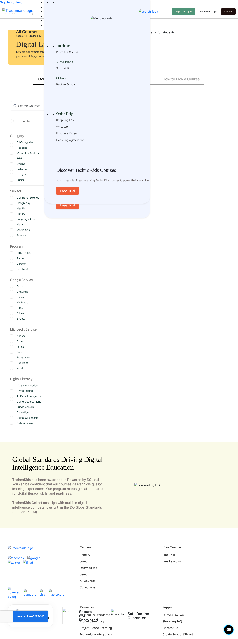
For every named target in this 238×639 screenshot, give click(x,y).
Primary (21, 174)
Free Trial (67, 205)
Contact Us (170, 628)
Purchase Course (67, 52)
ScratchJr (23, 269)
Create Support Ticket (178, 634)
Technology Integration (96, 634)
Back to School (65, 84)
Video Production (27, 385)
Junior (20, 180)
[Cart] (166, 11)
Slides (20, 313)
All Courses (87, 581)
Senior (84, 574)
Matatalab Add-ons (28, 153)
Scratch (21, 263)
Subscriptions (65, 68)
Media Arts (23, 229)
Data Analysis (25, 423)
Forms (20, 297)
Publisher (22, 362)
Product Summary (92, 621)
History (21, 213)
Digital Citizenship (27, 417)
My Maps (22, 302)
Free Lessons (172, 561)
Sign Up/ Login (184, 11)
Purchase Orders (67, 133)
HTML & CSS (24, 252)
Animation (23, 412)
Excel (20, 341)
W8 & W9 (62, 126)
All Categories (25, 142)
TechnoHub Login (208, 11)
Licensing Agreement (70, 140)
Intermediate (88, 568)
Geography (23, 203)
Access (21, 335)
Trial (19, 158)
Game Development (29, 401)
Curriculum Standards (95, 615)
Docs (20, 286)
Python (21, 258)
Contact (228, 11)
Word (20, 368)
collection (22, 169)
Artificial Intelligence (29, 396)
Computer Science (28, 197)
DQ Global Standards (86, 507)
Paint (20, 352)
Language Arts (26, 219)
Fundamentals (25, 406)
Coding (21, 163)
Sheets (21, 318)
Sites (20, 307)
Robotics (22, 147)
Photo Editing (25, 390)
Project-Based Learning (96, 628)
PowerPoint (23, 357)
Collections (87, 587)
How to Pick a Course (181, 79)
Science (21, 235)
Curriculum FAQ (173, 615)
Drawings (22, 291)
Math (20, 224)
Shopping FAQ (65, 120)
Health (21, 208)
